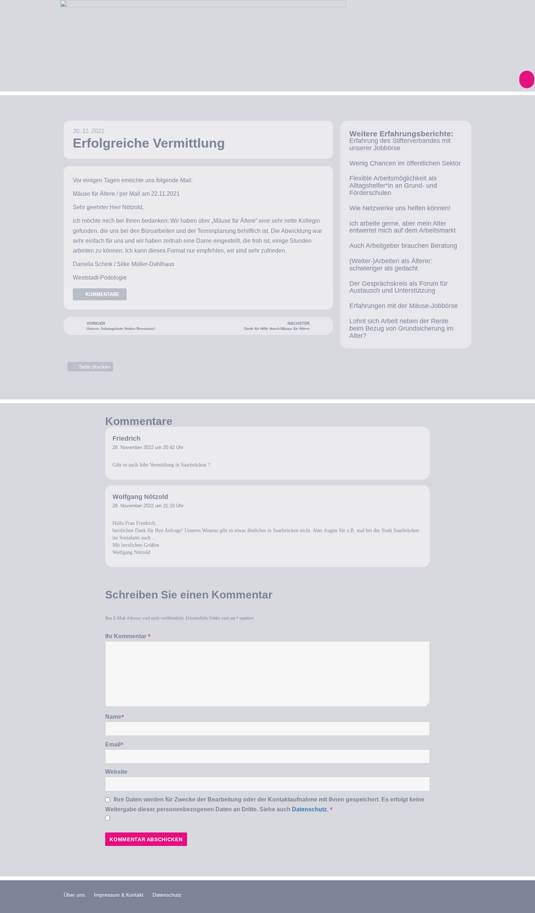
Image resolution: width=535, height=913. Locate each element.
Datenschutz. (310, 809)
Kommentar (132, 636)
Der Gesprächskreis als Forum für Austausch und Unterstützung (398, 287)
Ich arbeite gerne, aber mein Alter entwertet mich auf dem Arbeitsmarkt (402, 227)
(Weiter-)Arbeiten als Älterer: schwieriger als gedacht (390, 264)
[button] (526, 79)
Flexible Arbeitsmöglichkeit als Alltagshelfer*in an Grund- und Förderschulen (393, 185)
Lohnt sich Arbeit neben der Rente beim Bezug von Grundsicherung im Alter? (401, 328)
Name (114, 716)
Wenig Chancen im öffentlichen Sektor (405, 163)
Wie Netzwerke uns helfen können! (400, 208)
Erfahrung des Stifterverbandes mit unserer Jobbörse (400, 144)
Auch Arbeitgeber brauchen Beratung (403, 245)
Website (116, 772)
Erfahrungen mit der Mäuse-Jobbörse (403, 305)
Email (114, 744)
